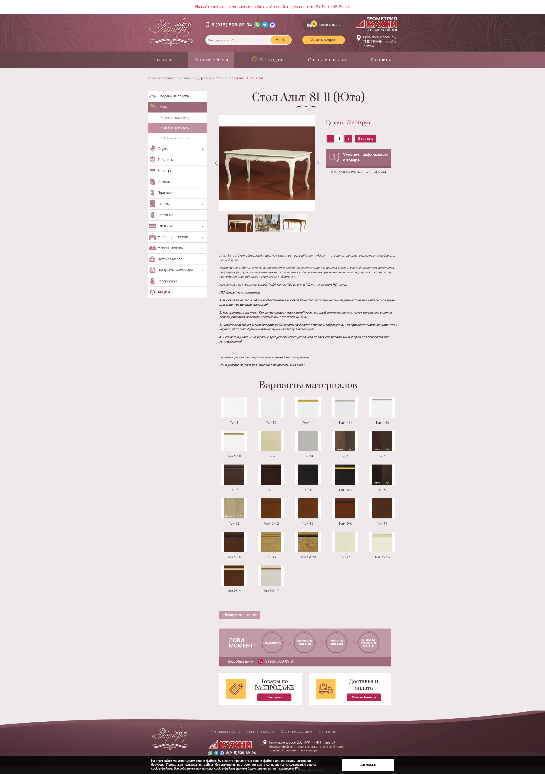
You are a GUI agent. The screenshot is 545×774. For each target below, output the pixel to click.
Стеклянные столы (176, 117)
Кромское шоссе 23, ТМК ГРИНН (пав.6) (304, 746)
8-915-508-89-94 (371, 172)
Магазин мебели (226, 731)
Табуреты (166, 159)
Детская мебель (171, 259)
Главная (162, 60)
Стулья (163, 148)
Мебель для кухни (173, 237)
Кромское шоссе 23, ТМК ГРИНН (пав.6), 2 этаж (379, 41)
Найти (281, 40)
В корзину (365, 138)
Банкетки (166, 170)
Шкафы (163, 203)
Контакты (381, 60)
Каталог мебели (211, 60)
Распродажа (272, 59)
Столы (186, 78)
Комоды (164, 181)
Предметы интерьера (175, 270)
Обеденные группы (173, 96)
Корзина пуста (327, 24)
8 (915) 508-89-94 (333, 6)
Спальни (165, 226)
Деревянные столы (211, 78)
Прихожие (166, 192)
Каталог (169, 78)
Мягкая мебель (170, 248)
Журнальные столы (177, 138)
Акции (164, 292)
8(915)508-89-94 (241, 753)
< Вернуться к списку (239, 615)
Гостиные (166, 215)
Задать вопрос (323, 39)
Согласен (368, 765)
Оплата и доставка (327, 60)
